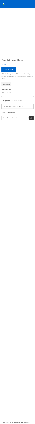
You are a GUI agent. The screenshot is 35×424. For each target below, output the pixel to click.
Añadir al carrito (8, 69)
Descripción (6, 84)
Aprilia (3, 76)
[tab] (6, 84)
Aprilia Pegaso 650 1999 (13, 76)
